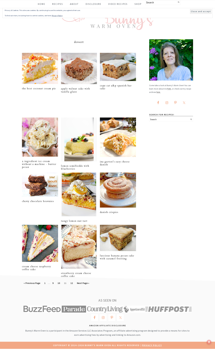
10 (59, 282)
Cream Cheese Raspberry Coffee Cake (36, 268)
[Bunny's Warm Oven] (107, 28)
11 (66, 282)
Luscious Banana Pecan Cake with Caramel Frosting (117, 257)
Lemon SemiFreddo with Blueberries (75, 167)
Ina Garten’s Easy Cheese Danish (115, 163)
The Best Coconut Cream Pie (39, 88)
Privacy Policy (152, 345)
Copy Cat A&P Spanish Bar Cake (116, 87)
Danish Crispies (109, 212)
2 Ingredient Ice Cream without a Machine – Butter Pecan (39, 164)
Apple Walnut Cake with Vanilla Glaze (75, 90)
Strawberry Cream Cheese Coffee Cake (76, 275)
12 (72, 282)
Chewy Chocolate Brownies (38, 201)
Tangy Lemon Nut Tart (74, 220)
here (169, 89)
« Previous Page (32, 283)
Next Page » (83, 283)
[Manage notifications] (209, 342)
